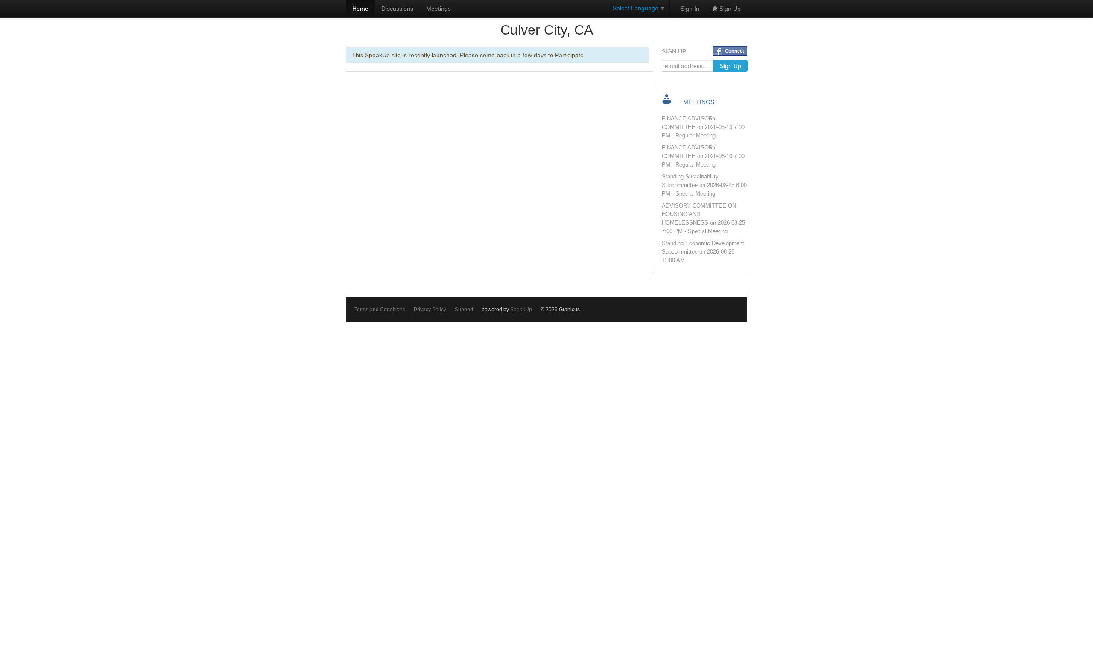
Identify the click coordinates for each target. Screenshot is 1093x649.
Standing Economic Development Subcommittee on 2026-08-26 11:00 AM (703, 251)
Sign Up (729, 8)
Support (464, 310)
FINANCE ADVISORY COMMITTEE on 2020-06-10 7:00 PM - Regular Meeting (703, 156)
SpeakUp (521, 310)
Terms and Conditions (379, 310)
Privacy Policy (430, 310)
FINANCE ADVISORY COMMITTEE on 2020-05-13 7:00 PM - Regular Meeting (703, 127)
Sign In (690, 8)
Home (360, 8)
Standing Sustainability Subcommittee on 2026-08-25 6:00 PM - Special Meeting (704, 185)
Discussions (397, 8)
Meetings (438, 8)
